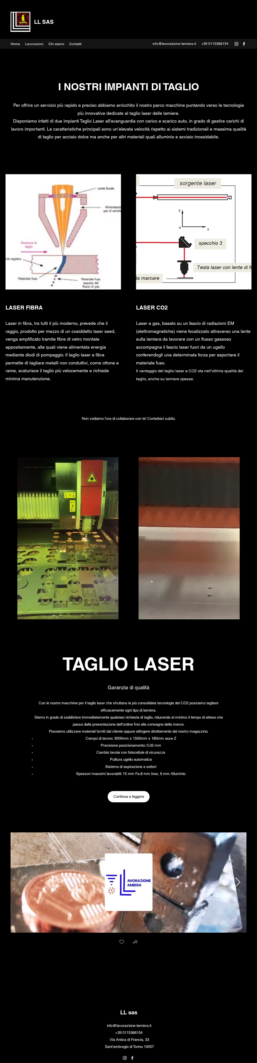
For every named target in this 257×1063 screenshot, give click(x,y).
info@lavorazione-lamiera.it (174, 44)
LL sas (128, 1012)
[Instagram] (236, 43)
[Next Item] (238, 882)
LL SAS (44, 22)
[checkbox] (122, 942)
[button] (135, 942)
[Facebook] (243, 43)
